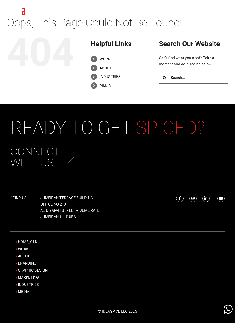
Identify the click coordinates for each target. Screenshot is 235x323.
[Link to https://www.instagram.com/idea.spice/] (193, 198)
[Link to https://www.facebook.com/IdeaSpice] (180, 198)
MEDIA (105, 85)
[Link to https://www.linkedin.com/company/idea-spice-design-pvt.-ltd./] (206, 198)
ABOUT (106, 68)
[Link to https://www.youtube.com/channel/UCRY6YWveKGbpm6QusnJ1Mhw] (221, 198)
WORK (105, 59)
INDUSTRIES (110, 77)
